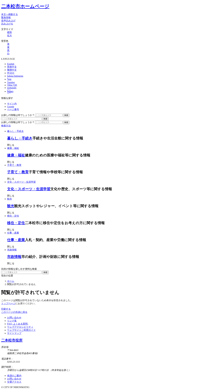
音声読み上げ (8, 20)
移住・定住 (13, 216)
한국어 (10, 73)
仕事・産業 (13, 233)
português (11, 87)
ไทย (9, 79)
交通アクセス (14, 382)
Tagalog (11, 82)
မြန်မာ (10, 91)
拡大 (9, 35)
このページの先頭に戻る (14, 312)
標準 (9, 32)
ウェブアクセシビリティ (20, 327)
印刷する (6, 309)
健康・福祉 (13, 148)
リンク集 (12, 320)
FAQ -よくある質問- (17, 324)
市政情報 (12, 249)
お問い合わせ (14, 317)
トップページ (8, 303)
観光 (9, 199)
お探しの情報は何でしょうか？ (17, 115)
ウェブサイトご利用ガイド (21, 330)
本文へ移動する (9, 14)
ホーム (10, 281)
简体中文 (12, 66)
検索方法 (6, 125)
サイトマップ (14, 333)
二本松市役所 (12, 340)
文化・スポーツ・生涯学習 (21, 182)
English (10, 64)
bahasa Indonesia (15, 76)
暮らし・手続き (15, 131)
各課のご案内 (14, 375)
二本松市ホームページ (25, 6)
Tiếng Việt (12, 85)
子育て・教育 (14, 165)
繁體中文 (12, 70)
